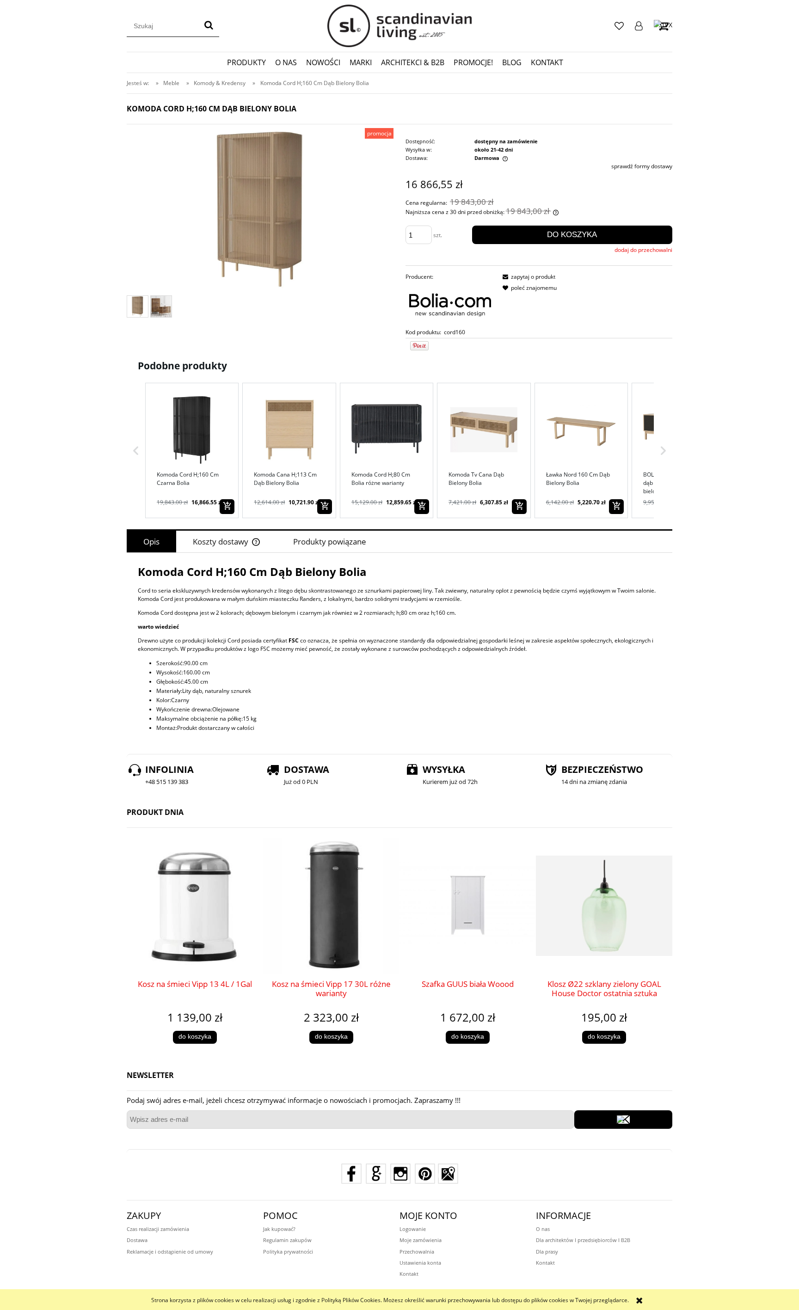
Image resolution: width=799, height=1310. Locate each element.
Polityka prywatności (288, 1251)
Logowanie (639, 26)
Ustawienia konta (420, 1262)
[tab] (151, 541)
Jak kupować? (279, 1228)
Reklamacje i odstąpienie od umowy (170, 1251)
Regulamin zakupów (287, 1240)
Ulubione (619, 26)
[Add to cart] (227, 506)
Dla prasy (547, 1251)
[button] (136, 450)
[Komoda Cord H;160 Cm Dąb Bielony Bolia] (137, 306)
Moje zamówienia (421, 1240)
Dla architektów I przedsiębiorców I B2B (583, 1240)
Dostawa (137, 1240)
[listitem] (192, 450)
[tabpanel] (399, 648)
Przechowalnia (417, 1251)
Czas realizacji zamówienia (158, 1228)
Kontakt (409, 1273)
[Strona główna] (399, 26)
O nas (543, 1228)
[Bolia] (450, 304)
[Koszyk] (663, 25)
